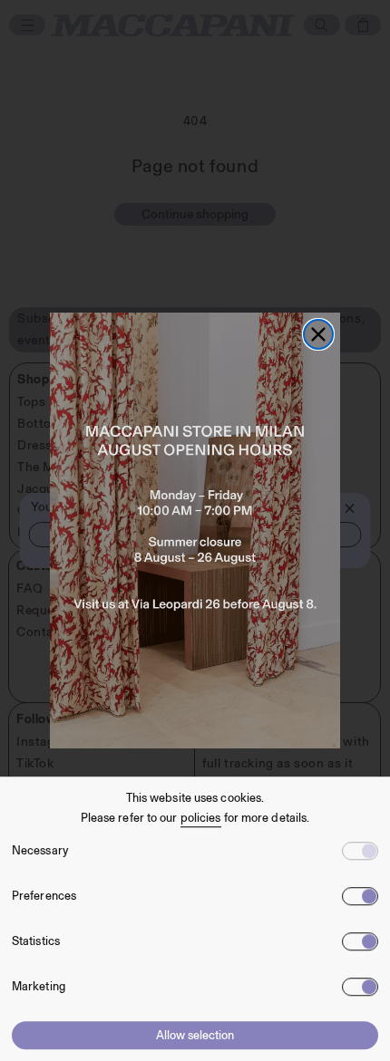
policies (200, 818)
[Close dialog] (318, 334)
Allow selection (195, 1035)
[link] (195, 530)
